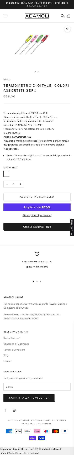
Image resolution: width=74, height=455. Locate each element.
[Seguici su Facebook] (5, 410)
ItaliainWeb (44, 423)
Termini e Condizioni (14, 349)
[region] (37, 264)
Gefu (7, 79)
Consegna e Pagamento (16, 344)
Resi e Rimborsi (11, 338)
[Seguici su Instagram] (14, 410)
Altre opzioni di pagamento (37, 215)
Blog (5, 355)
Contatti (7, 361)
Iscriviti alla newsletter (29, 397)
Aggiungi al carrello (37, 197)
